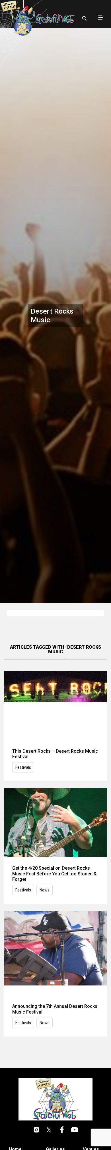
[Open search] (84, 18)
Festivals (23, 767)
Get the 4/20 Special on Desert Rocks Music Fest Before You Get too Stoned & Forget (54, 873)
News (45, 890)
